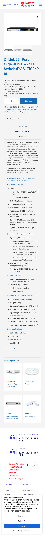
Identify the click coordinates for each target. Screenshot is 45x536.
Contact (7, 490)
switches (29, 112)
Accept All (22, 526)
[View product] (19, 365)
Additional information (23, 132)
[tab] (22, 126)
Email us (7, 494)
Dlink (6, 112)
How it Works (27, 490)
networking (14, 112)
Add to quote (28, 101)
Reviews (22, 137)
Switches (29, 109)
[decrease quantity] (6, 101)
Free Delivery (27, 494)
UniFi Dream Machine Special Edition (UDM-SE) (12, 416)
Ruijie (22, 112)
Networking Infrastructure (16, 109)
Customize (22, 516)
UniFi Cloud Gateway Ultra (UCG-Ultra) (11, 384)
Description (22, 126)
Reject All (22, 521)
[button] (37, 16)
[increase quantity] (16, 101)
